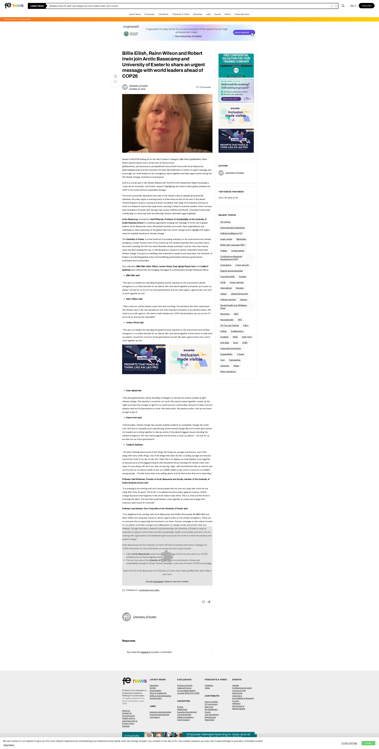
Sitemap (126, 726)
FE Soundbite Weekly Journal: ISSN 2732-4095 (188, 691)
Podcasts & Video (180, 14)
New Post (209, 707)
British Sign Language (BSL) (232, 244)
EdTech (153, 688)
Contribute (163, 14)
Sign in (353, 5)
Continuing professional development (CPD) (231, 258)
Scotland (224, 336)
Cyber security (242, 265)
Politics (223, 331)
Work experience (228, 371)
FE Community (128, 715)
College (223, 250)
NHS (240, 319)
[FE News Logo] (13, 5)
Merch (228, 14)
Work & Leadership (158, 693)
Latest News (135, 14)
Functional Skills (227, 276)
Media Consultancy (185, 717)
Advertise (197, 14)
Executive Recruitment (159, 714)
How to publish (211, 701)
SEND (235, 336)
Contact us (127, 713)
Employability (156, 690)
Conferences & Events (242, 688)
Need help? (210, 719)
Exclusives (149, 14)
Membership (210, 717)
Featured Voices (184, 688)
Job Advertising (184, 714)
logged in (146, 652)
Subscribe (366, 5)
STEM (244, 342)
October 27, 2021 (137, 88)
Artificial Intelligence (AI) (231, 233)
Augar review (226, 239)
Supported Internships (230, 348)
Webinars (236, 703)
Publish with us (128, 718)
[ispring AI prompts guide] (144, 372)
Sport (235, 342)
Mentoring (225, 314)
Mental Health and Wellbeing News (233, 306)
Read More (9, 745)
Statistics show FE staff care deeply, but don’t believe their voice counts (83, 6)
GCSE (223, 282)
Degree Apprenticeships (231, 270)
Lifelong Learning (228, 299)
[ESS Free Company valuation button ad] (236, 65)
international (226, 288)
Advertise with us (129, 721)
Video (207, 688)
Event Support (183, 719)
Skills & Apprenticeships (160, 695)
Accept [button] (368, 743)
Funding (242, 276)
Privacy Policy (128, 723)
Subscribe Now (242, 14)
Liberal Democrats (239, 293)
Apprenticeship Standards (232, 227)
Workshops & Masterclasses (238, 707)
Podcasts (209, 685)
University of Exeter (138, 85)
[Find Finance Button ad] (236, 90)
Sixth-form (247, 336)
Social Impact (156, 698)
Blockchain (241, 239)
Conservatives (237, 250)
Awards (235, 685)
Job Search (155, 717)
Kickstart (240, 288)
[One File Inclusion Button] (190, 372)
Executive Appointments (160, 712)
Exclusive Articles (184, 685)
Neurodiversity (227, 319)
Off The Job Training (229, 325)
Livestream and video (149, 590)
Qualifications (237, 331)
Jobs (208, 14)
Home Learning (237, 282)
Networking (237, 693)
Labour (223, 293)
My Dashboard (211, 709)
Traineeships (234, 360)
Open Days (237, 695)
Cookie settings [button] (349, 743)
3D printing (225, 222)
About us (126, 710)
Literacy (243, 299)
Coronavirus (225, 265)
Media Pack (182, 709)
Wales (236, 365)
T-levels (240, 354)
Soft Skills (224, 342)
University (224, 365)
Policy (246, 325)
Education (154, 685)
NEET (236, 314)
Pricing (180, 707)
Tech (222, 360)
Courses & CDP (239, 690)
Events (218, 14)
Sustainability (226, 354)
